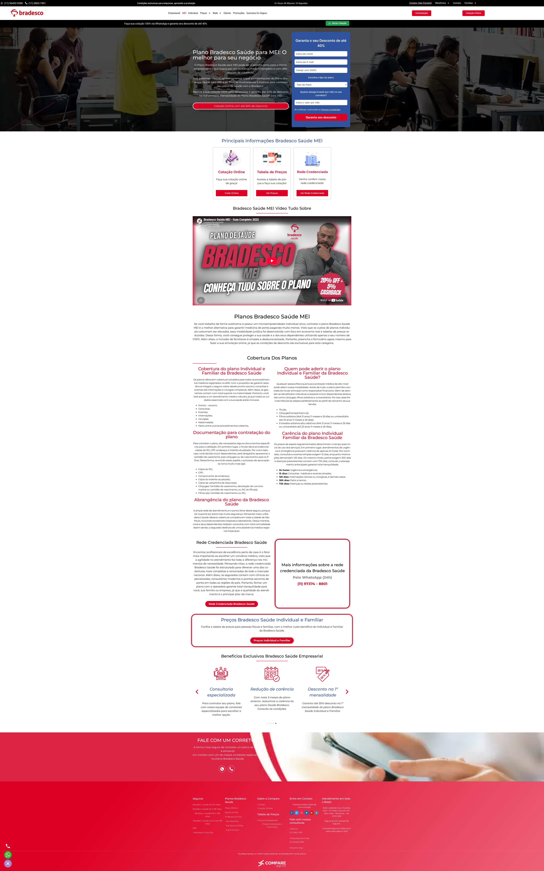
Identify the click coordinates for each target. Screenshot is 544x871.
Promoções (238, 13)
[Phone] (8, 846)
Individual (193, 13)
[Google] (316, 813)
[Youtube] (311, 813)
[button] (197, 692)
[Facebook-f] (292, 813)
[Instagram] (301, 813)
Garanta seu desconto (321, 117)
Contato (457, 3)
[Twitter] (297, 813)
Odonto (227, 13)
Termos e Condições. (331, 109)
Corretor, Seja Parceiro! (420, 3)
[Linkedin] (306, 813)
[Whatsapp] (8, 855)
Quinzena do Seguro (256, 13)
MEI (184, 13)
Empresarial (174, 13)
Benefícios (440, 3)
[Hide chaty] (8, 863)
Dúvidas (469, 3)
